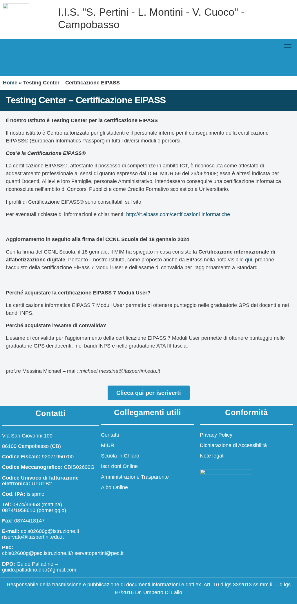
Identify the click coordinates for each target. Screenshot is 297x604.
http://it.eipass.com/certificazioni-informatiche (178, 214)
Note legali (212, 456)
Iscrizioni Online (119, 466)
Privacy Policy (216, 435)
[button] (10, 63)
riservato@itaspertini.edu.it (33, 537)
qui (248, 260)
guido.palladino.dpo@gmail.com (39, 570)
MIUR (107, 445)
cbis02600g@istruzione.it (50, 531)
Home (10, 83)
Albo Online (114, 487)
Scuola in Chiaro (120, 456)
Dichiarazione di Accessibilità (233, 445)
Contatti (110, 435)
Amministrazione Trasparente (135, 477)
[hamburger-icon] (287, 46)
